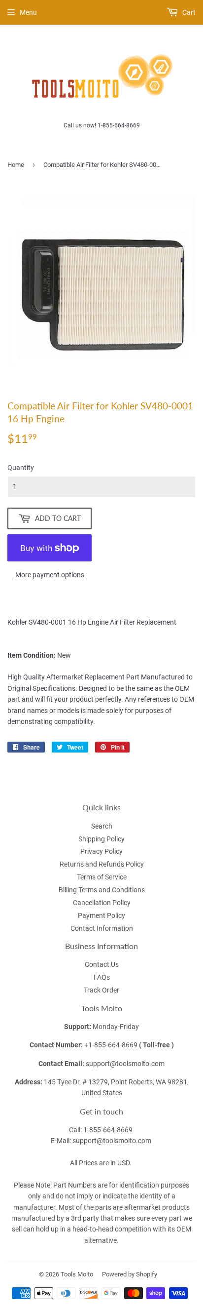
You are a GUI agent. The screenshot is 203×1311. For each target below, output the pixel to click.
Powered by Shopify (129, 1274)
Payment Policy (101, 915)
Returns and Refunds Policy (102, 864)
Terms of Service (102, 877)
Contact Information (101, 928)
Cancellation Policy (102, 903)
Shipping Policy (101, 839)
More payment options (49, 575)
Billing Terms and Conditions (102, 890)
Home (15, 164)
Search (101, 826)
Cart (188, 12)
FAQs (102, 977)
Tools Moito (77, 1274)
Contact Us (102, 964)
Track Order (101, 990)
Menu (28, 12)
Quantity (20, 468)
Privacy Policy (101, 851)
